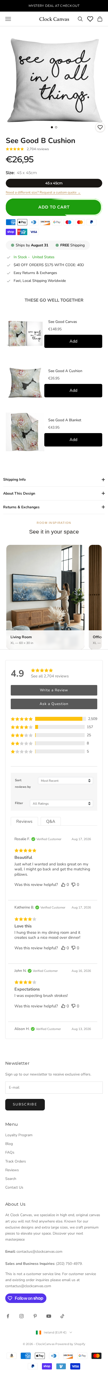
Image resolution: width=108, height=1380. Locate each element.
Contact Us (14, 1187)
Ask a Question (54, 703)
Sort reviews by (23, 783)
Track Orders (15, 1161)
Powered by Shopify (70, 1344)
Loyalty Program (19, 1135)
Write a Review (54, 690)
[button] (54, 719)
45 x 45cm (54, 183)
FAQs (9, 1152)
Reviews (12, 1170)
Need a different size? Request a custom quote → (43, 192)
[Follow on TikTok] (62, 1316)
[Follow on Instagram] (21, 1316)
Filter (19, 803)
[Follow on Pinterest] (35, 1316)
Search (10, 1178)
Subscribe (25, 1104)
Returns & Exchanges (21, 507)
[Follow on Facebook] (7, 1316)
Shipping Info (14, 479)
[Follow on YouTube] (48, 1316)
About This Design (19, 493)
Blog (9, 1143)
